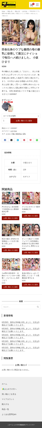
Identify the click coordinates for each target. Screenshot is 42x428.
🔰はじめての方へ (9, 389)
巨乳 (24, 134)
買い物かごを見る (9, 394)
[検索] (38, 307)
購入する (5, 404)
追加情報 (7, 153)
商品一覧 (10, 11)
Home (3, 11)
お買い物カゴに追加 (24, 121)
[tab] (21, 152)
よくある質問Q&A (9, 414)
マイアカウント (8, 399)
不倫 (13, 134)
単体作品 (18, 134)
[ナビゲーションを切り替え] (37, 4)
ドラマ (8, 134)
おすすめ (24, 11)
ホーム (4, 384)
